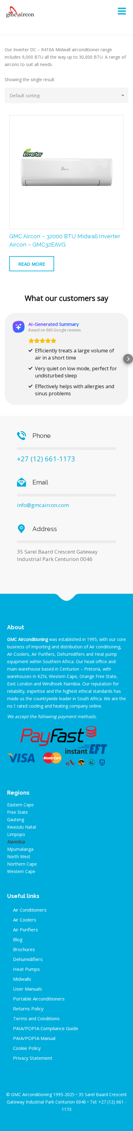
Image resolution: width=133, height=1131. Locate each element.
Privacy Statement (32, 1058)
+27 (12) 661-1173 (46, 458)
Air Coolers (24, 920)
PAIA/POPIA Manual (34, 1038)
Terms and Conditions (36, 1018)
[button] (5, 359)
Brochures (24, 949)
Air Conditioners (30, 910)
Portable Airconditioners (39, 999)
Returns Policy (28, 1008)
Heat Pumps (26, 969)
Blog (18, 939)
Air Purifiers (25, 929)
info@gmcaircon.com (43, 505)
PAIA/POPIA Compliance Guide (45, 1028)
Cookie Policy (27, 1048)
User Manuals (27, 989)
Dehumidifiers (28, 959)
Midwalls (22, 979)
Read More (31, 264)
